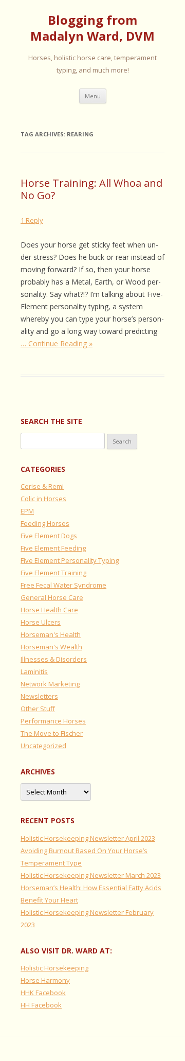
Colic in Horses (43, 498)
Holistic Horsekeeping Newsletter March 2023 (91, 875)
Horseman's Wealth (51, 646)
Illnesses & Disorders (54, 659)
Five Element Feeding (53, 548)
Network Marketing (50, 683)
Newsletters (39, 696)
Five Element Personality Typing (70, 560)
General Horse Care (52, 597)
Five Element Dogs (49, 535)
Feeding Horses (45, 523)
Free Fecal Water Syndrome (63, 585)
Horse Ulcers (41, 622)
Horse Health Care (49, 609)
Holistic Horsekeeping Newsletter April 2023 (88, 838)
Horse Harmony (45, 980)
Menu (93, 96)
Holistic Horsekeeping (54, 967)
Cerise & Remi (42, 486)
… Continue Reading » (56, 343)
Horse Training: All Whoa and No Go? (91, 189)
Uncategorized (43, 745)
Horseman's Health (51, 634)
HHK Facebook (43, 992)
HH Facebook (41, 1005)
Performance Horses (53, 721)
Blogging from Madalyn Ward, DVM (92, 28)
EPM (27, 511)
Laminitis (34, 671)
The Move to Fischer (52, 733)
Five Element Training (53, 572)
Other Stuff (38, 708)
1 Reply (32, 220)
